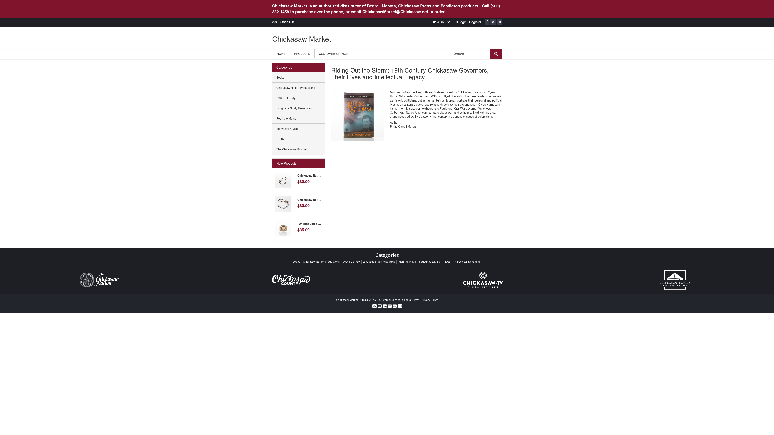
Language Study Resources (294, 108)
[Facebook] (487, 22)
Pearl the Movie (286, 118)
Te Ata (280, 139)
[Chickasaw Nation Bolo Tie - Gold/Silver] (283, 179)
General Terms (410, 300)
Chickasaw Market (301, 38)
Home (281, 54)
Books (280, 77)
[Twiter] (493, 22)
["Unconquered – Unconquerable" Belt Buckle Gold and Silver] (283, 228)
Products (302, 54)
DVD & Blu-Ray (285, 98)
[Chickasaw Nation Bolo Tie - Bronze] (283, 204)
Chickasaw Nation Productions (295, 88)
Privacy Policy (429, 300)
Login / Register (469, 22)
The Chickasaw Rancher (292, 149)
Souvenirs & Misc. (287, 129)
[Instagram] (499, 22)
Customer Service (333, 54)
